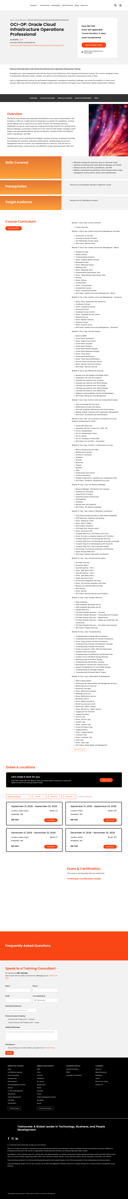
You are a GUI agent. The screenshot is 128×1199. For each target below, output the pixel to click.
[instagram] (13, 1138)
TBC (21, 40)
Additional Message (13, 1027)
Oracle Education (20, 20)
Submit (9, 1053)
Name (8, 986)
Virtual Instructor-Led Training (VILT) (49, 45)
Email (7, 996)
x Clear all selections (84, 797)
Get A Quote (51, 820)
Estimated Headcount (13, 1006)
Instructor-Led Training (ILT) (21, 45)
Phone (36, 986)
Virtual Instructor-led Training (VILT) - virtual (23, 1022)
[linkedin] (17, 1138)
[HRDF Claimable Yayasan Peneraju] (17, 50)
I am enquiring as (39, 996)
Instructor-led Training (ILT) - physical (21, 1019)
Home (12, 20)
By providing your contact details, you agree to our (31, 1048)
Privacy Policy (50, 1048)
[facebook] (8, 1138)
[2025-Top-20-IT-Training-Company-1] (12, 1171)
